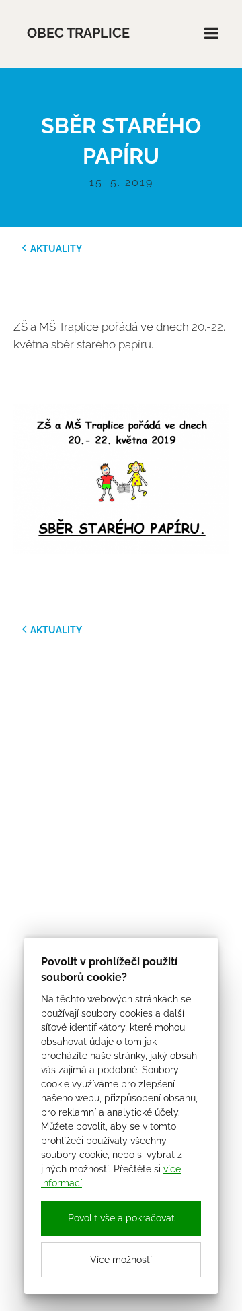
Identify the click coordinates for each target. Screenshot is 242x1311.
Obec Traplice (78, 33)
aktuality (56, 248)
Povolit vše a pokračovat (121, 1218)
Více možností (121, 1259)
